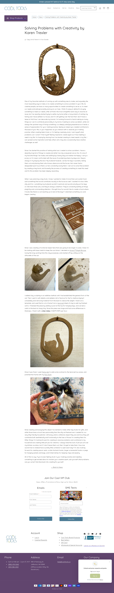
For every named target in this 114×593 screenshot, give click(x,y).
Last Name (32, 505)
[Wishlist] (104, 8)
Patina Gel (45, 372)
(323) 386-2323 (13, 567)
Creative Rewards (41, 540)
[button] (94, 7)
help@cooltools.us (63, 562)
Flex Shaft (47, 374)
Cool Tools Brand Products (70, 537)
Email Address (34, 494)
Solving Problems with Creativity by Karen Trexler (61, 17)
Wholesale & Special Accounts (71, 545)
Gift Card (64, 542)
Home (34, 17)
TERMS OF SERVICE (66, 511)
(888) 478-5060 (13, 564)
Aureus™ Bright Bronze (78, 250)
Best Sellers (65, 540)
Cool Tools (59, 589)
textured (61, 303)
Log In (37, 537)
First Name (32, 499)
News (41, 17)
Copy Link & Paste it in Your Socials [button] (38, 39)
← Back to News (57, 467)
